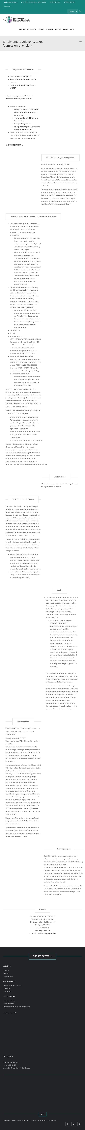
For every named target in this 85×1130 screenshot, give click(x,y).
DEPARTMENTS (55, 2)
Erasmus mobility (9, 1001)
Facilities (6, 970)
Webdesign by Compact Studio (47, 1120)
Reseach (58, 29)
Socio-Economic (68, 29)
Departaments (8, 976)
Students (41, 29)
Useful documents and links (12, 985)
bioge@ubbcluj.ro (11, 2)
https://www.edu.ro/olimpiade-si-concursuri (19, 99)
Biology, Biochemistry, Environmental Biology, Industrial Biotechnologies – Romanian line (26, 112)
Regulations (7, 991)
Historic (6, 973)
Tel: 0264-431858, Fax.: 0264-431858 (34, 2)
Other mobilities (8, 1004)
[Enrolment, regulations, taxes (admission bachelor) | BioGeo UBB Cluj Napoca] (16, 19)
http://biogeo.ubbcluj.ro (42, 931)
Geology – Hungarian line (22, 124)
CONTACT (7, 6)
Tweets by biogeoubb (9, 1013)
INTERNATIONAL (69, 2)
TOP (42, 1114)
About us (22, 29)
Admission (49, 29)
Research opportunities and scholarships (16, 1006)
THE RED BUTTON (42, 956)
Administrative (32, 29)
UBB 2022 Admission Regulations (21, 76)
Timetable (6, 988)
